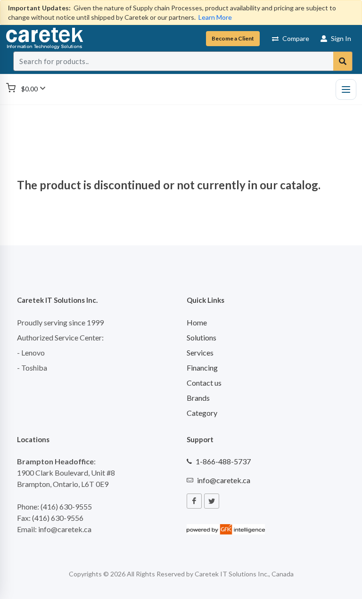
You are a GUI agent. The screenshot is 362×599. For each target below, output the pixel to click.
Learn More (215, 17)
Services (200, 352)
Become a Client (233, 38)
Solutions (201, 337)
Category (202, 412)
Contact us (204, 382)
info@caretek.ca (223, 480)
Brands (198, 397)
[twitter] (211, 501)
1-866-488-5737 (223, 461)
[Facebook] (194, 501)
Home (197, 322)
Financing (202, 367)
